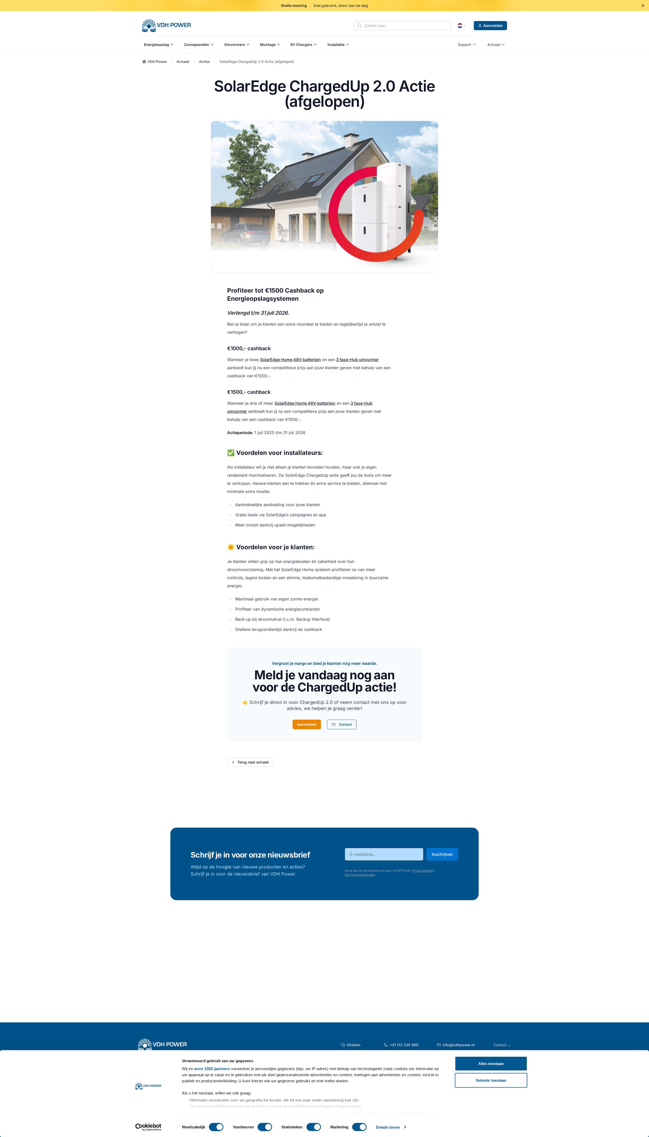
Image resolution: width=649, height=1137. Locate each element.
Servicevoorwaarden (360, 875)
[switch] (265, 1127)
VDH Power (157, 61)
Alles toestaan (491, 1063)
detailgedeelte (361, 1113)
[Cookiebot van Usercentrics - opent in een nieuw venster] (148, 1127)
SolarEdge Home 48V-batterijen (290, 359)
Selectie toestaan (491, 1080)
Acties (204, 61)
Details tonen (388, 1127)
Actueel (182, 61)
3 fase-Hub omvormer (357, 359)
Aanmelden (493, 25)
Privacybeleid (422, 871)
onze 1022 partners (212, 1069)
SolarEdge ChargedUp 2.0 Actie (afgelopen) (257, 61)
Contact (502, 1045)
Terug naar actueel (253, 762)
